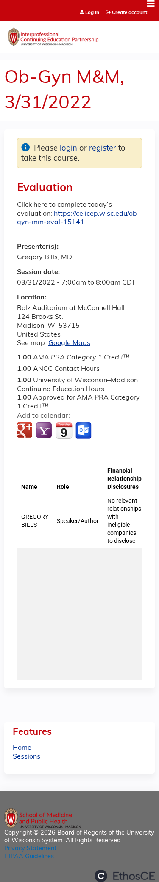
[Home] (79, 35)
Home (22, 748)
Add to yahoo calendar (44, 430)
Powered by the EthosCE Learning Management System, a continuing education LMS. (125, 876)
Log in (92, 13)
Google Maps (69, 343)
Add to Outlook (84, 430)
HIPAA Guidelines (29, 857)
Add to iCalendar (64, 430)
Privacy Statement (30, 849)
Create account (129, 12)
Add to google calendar (25, 430)
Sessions (26, 756)
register (102, 149)
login (68, 149)
